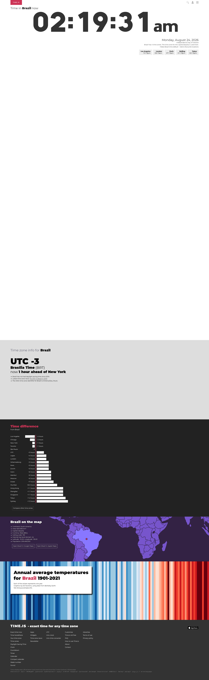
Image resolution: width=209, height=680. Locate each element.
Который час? (74, 671)
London (158, 52)
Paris (169, 52)
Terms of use (87, 635)
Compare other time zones (23, 508)
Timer (12, 653)
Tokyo (193, 52)
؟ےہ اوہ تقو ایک (136, 671)
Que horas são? (83, 671)
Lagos (12, 456)
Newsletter (34, 641)
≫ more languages (146, 671)
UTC (11, 452)
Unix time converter (53, 638)
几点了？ (23, 671)
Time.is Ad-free (70, 635)
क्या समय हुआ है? (30, 671)
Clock (12, 647)
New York (13, 443)
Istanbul (13, 475)
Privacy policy (88, 638)
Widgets (33, 635)
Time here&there (16, 635)
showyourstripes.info (24, 588)
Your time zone (15, 638)
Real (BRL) (24, 533)
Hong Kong (14, 488)
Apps (32, 632)
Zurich (12, 469)
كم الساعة (59, 671)
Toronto (13, 446)
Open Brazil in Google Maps (23, 546)
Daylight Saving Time (18, 644)
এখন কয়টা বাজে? (66, 671)
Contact (68, 647)
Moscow (13, 478)
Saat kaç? (121, 671)
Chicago (13, 440)
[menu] (197, 2)
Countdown (14, 650)
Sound (12, 665)
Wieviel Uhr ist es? (102, 671)
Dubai (12, 482)
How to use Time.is (72, 641)
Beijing (181, 52)
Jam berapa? (92, 671)
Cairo (12, 472)
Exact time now (16, 632)
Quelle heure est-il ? (50, 671)
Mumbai (13, 485)
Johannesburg (15, 462)
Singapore (14, 495)
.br (33, 537)
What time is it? (15, 671)
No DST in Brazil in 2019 (38, 379)
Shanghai (13, 491)
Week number (15, 662)
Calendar (13, 656)
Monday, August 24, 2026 (180, 40)
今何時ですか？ (113, 671)
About (67, 644)
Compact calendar (17, 659)
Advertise (86, 632)
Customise (69, 632)
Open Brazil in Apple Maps (46, 546)
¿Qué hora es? (39, 671)
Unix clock (50, 635)
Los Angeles (145, 52)
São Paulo (14, 449)
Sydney (13, 501)
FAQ (66, 638)
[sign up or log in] (193, 3)
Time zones (14, 641)
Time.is (16, 2)
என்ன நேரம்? (128, 671)
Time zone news (36, 638)
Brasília (186, 45)
